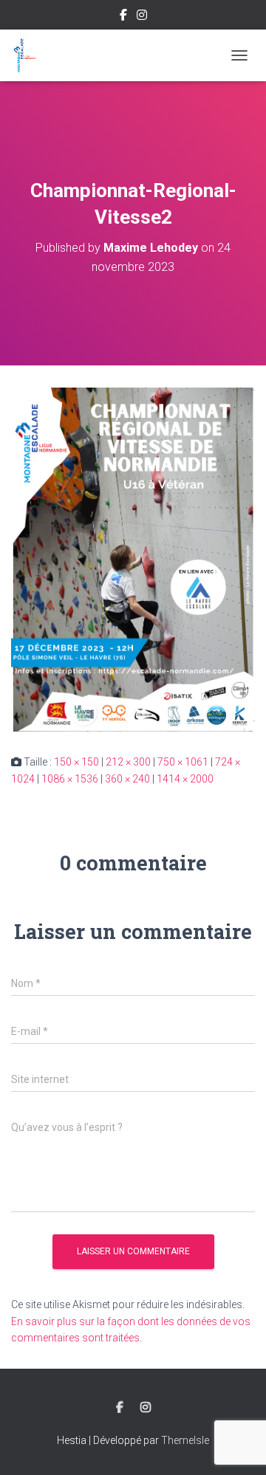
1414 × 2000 (185, 779)
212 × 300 (128, 762)
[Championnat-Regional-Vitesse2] (133, 559)
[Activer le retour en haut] (237, 1445)
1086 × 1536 (69, 779)
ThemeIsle (185, 1440)
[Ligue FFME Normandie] (30, 55)
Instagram (142, 17)
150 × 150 (76, 762)
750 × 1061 (182, 762)
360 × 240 (127, 779)
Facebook (123, 17)
